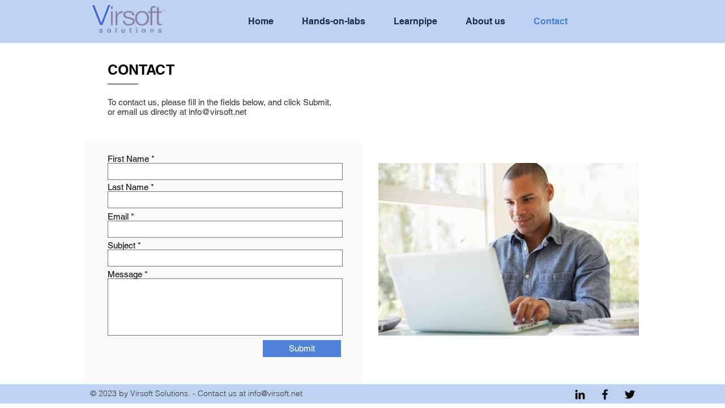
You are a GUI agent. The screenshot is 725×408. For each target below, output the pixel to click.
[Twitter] (630, 394)
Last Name (128, 187)
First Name (128, 158)
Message (125, 274)
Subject (121, 245)
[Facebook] (605, 394)
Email (118, 216)
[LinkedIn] (580, 394)
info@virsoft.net (217, 112)
